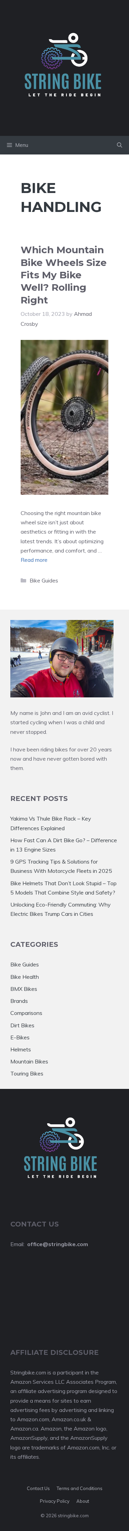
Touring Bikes (26, 1073)
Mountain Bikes (29, 1061)
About (82, 1501)
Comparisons (26, 1012)
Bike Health (24, 976)
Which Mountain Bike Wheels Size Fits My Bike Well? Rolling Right (64, 275)
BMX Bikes (23, 988)
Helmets (20, 1049)
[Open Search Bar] (119, 145)
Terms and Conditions (80, 1488)
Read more (34, 559)
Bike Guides (44, 580)
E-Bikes (20, 1037)
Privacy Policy (54, 1501)
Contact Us (38, 1488)
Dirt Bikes (22, 1025)
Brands (19, 1000)
